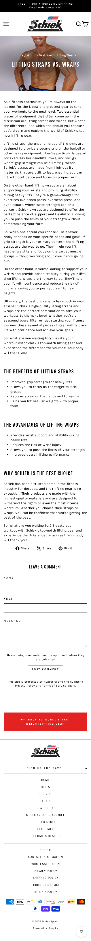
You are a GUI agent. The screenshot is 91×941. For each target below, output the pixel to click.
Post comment (45, 669)
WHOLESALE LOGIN (45, 864)
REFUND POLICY (45, 892)
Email (9, 599)
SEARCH (45, 850)
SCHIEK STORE (45, 822)
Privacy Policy (25, 686)
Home (19, 55)
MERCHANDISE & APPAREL (45, 815)
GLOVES (45, 794)
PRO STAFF (45, 829)
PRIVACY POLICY (45, 871)
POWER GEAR (45, 808)
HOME (45, 780)
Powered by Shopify (45, 928)
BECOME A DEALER (46, 836)
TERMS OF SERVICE (45, 885)
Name (9, 578)
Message (12, 621)
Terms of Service (54, 686)
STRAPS (45, 801)
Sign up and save (44, 768)
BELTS (45, 787)
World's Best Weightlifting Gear (50, 55)
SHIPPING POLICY (45, 878)
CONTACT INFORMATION (45, 857)
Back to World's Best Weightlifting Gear (48, 722)
